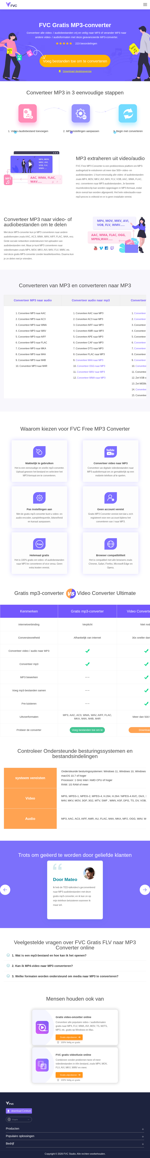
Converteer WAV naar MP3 (91, 372)
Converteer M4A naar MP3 (89, 360)
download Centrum (21, 1111)
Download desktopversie (77, 71)
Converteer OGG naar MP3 (91, 366)
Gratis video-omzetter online (73, 1017)
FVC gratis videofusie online (73, 1054)
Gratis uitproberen (68, 1037)
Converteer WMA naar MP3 (91, 378)
